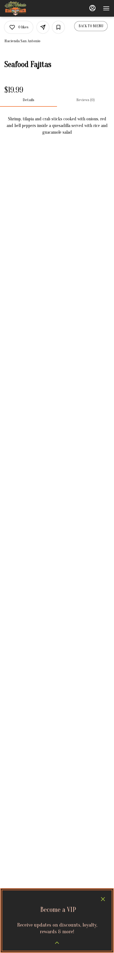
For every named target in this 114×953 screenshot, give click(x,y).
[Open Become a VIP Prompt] (57, 942)
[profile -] (92, 8)
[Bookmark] (58, 27)
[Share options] (43, 27)
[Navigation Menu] (106, 8)
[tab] (28, 100)
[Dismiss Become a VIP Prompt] (103, 899)
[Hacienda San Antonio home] (29, 8)
